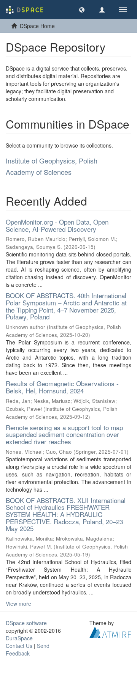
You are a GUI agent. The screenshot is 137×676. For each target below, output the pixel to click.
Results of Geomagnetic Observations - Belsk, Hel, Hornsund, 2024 (62, 387)
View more (18, 603)
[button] (82, 9)
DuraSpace (19, 638)
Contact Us (19, 645)
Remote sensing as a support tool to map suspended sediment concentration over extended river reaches (64, 434)
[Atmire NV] (110, 631)
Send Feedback (27, 649)
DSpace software (26, 623)
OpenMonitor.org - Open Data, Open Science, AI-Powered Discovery (57, 225)
